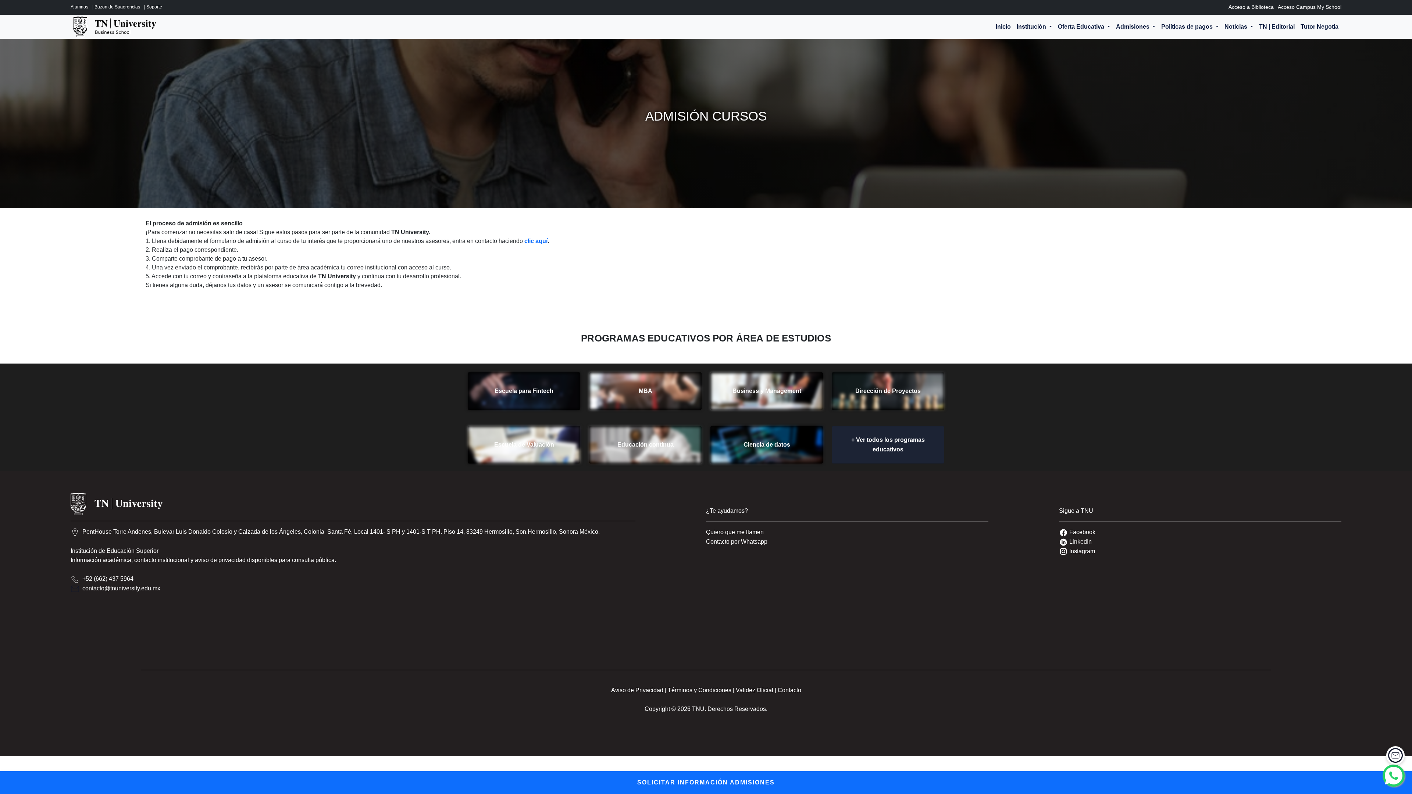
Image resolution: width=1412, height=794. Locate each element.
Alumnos (79, 7)
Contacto (789, 690)
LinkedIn (1080, 542)
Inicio (1003, 27)
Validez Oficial (754, 690)
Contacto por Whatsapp (736, 542)
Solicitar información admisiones (706, 782)
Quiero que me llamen (735, 532)
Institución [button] (1032, 27)
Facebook (1082, 532)
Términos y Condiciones (699, 690)
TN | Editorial (1277, 27)
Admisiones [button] (1133, 27)
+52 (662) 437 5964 (107, 579)
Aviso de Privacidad (637, 690)
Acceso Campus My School (1309, 7)
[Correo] (1395, 755)
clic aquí (536, 241)
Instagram (1082, 551)
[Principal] (115, 27)
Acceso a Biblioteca (1251, 7)
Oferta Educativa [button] (1082, 27)
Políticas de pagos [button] (1187, 27)
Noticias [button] (1236, 27)
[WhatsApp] (1394, 776)
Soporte (154, 7)
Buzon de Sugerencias (117, 7)
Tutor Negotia (1319, 27)
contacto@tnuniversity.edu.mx (121, 588)
